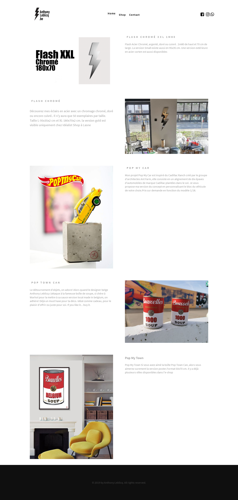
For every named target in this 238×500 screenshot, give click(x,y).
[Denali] (43, 13)
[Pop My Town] (71, 406)
